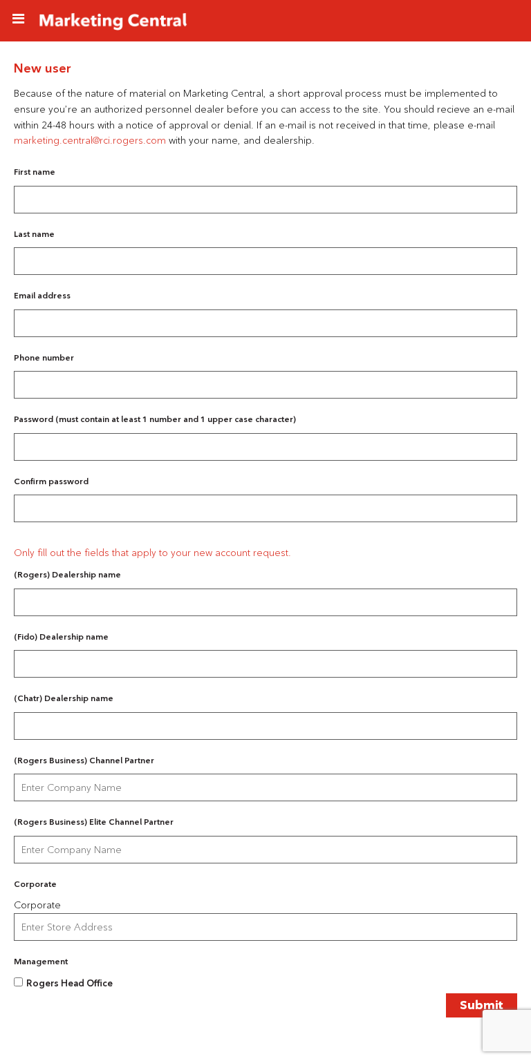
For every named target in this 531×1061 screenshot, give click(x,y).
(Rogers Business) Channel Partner (84, 760)
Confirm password (51, 481)
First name (34, 171)
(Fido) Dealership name (61, 636)
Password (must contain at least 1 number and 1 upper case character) (155, 419)
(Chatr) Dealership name (63, 698)
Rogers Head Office (69, 982)
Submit (481, 1005)
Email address (42, 295)
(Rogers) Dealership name (67, 574)
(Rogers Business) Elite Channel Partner (94, 821)
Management (41, 961)
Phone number (44, 357)
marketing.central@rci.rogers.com (90, 140)
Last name (34, 234)
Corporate (35, 884)
